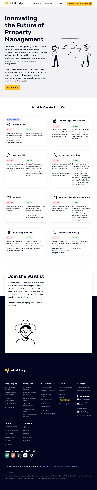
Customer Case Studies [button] (46, 395)
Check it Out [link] (12, 88)
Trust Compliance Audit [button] (29, 410)
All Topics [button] (8, 444)
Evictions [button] (8, 441)
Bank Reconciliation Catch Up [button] (29, 399)
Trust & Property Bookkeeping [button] (10, 393)
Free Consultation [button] (83, 387)
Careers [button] (64, 399)
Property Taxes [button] (10, 437)
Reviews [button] (62, 390)
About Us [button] (62, 394)
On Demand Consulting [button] (27, 388)
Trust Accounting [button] (11, 427)
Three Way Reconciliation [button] (28, 404)
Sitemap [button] (74, 466)
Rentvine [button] (26, 433)
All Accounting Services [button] (10, 388)
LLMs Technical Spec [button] (48, 414)
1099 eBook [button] (45, 410)
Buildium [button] (26, 430)
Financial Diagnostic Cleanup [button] (29, 393)
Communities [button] (45, 406)
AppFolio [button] (26, 427)
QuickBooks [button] (27, 441)
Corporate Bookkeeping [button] (9, 399)
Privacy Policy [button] (45, 466)
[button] (92, 485)
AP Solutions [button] (9, 407)
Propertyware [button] (27, 437)
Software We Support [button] (66, 387)
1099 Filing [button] (9, 433)
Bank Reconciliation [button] (11, 430)
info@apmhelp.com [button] (83, 390)
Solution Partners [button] (46, 399)
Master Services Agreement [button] (61, 466)
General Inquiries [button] (64, 404)
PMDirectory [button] (45, 403)
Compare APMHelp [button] (48, 390)
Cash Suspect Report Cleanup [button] (30, 415)
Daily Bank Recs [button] (10, 403)
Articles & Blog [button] (46, 387)
